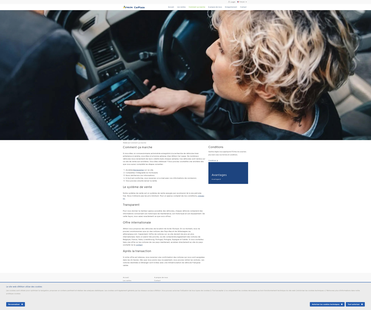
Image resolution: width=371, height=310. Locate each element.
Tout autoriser (354, 304)
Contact (243, 7)
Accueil (171, 7)
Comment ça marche (197, 7)
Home (125, 143)
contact (139, 245)
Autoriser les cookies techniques (326, 304)
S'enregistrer (138, 170)
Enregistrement (231, 7)
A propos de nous (215, 7)
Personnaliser (14, 304)
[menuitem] (231, 2)
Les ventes (181, 7)
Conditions (212, 160)
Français (242, 2)
